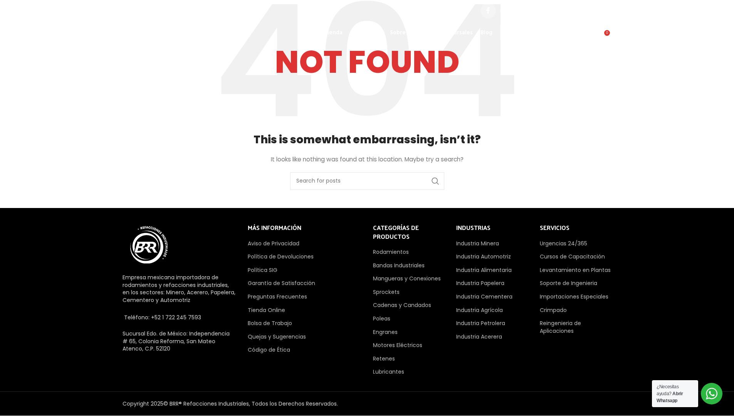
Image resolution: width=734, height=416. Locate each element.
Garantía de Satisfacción (281, 283)
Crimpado (553, 310)
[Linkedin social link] (565, 10)
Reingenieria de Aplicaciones (560, 327)
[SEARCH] (435, 181)
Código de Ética (269, 350)
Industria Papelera (480, 283)
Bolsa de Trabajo (270, 323)
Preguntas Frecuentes (277, 296)
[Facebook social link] (488, 10)
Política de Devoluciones (281, 256)
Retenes (384, 358)
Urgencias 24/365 (563, 243)
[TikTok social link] (603, 10)
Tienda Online (266, 310)
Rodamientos (391, 252)
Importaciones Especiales (574, 296)
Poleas (381, 318)
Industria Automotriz (483, 256)
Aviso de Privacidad (273, 243)
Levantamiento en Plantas (575, 270)
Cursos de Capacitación (572, 256)
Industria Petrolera (480, 323)
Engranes (385, 332)
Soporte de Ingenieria (568, 283)
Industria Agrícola (479, 310)
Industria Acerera (479, 337)
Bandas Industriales (399, 265)
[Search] (587, 36)
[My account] (571, 36)
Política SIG (262, 270)
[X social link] (507, 10)
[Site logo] (162, 32)
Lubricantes (388, 372)
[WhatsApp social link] (584, 10)
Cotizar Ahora (530, 32)
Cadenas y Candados (402, 305)
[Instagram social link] (526, 10)
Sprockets (386, 292)
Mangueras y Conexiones (407, 278)
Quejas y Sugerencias (277, 337)
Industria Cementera (484, 296)
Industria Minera (477, 243)
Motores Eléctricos (397, 345)
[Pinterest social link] (546, 10)
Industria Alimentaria (484, 270)
